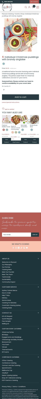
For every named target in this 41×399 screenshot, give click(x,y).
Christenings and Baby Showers (12, 340)
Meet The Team (7, 274)
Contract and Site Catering (11, 365)
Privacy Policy (6, 387)
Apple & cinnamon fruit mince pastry (15, 127)
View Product (6, 141)
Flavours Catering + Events (11, 14)
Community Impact (8, 282)
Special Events (7, 368)
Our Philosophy (7, 265)
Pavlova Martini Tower (6, 126)
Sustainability (6, 279)
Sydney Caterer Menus (9, 290)
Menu (37, 7)
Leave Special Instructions (10, 102)
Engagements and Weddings (11, 337)
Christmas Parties (8, 332)
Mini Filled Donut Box (24, 126)
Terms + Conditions (19, 387)
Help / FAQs (6, 295)
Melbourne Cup (7, 370)
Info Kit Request (7, 316)
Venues (4, 347)
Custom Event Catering (11, 329)
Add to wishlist (9, 109)
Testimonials (6, 277)
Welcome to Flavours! (9, 262)
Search (26, 7)
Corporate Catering (10, 357)
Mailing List (5, 324)
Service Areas (6, 300)
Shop (22, 14)
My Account (29, 7)
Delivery (4, 298)
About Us (5, 259)
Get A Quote (34, 1)
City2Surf (5, 373)
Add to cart (20, 97)
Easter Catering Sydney (10, 375)
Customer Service (9, 287)
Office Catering (7, 360)
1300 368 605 (8, 1)
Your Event (5, 344)
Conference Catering (9, 363)
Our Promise (6, 267)
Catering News (7, 269)
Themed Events (7, 350)
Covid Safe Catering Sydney (11, 305)
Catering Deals (7, 308)
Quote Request (7, 319)
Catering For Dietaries (9, 303)
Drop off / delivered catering (11, 378)
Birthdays (5, 335)
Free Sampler (6, 321)
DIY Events (5, 352)
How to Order (6, 293)
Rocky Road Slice (33, 126)
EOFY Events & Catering (10, 380)
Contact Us (7, 313)
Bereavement (6, 342)
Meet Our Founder (8, 272)
